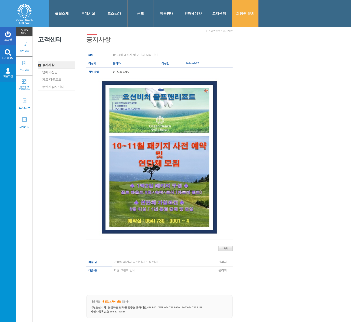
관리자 (126, 301)
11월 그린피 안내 (124, 270)
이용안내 (167, 13)
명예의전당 (49, 72)
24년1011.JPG (121, 71)
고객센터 (219, 13)
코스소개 (114, 13)
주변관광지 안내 (53, 86)
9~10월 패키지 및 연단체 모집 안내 (136, 261)
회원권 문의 (245, 13)
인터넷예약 (193, 13)
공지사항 (48, 65)
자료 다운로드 (51, 79)
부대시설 (88, 13)
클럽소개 (62, 13)
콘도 (140, 13)
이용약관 (95, 301)
